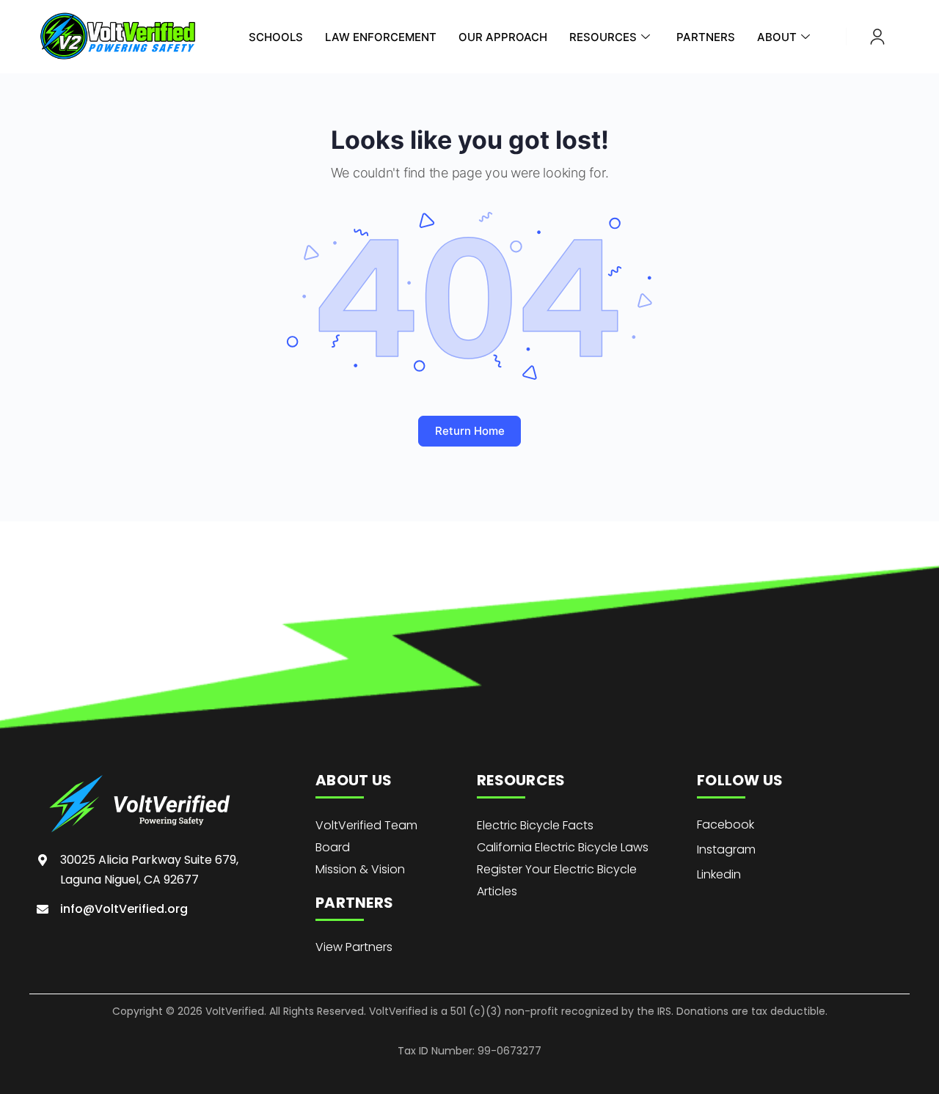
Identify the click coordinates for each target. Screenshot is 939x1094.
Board (332, 847)
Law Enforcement (380, 37)
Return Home (470, 431)
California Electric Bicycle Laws (562, 847)
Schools (276, 37)
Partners (705, 37)
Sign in (877, 37)
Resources (603, 37)
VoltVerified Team (366, 825)
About (777, 37)
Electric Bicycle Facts (535, 825)
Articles (497, 891)
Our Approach (502, 37)
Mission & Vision (360, 869)
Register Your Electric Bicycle (557, 869)
